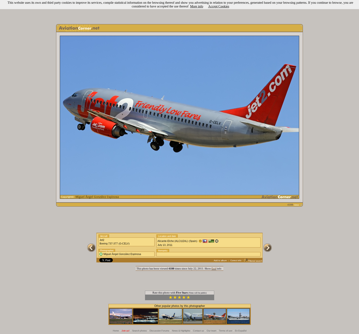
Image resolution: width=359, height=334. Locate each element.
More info (196, 6)
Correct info (235, 260)
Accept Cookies (218, 6)
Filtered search (255, 261)
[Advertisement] (179, 11)
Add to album (220, 260)
